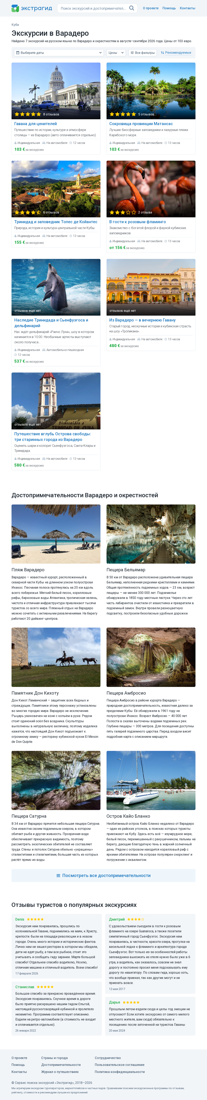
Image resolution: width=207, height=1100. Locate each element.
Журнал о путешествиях (60, 1072)
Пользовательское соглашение (119, 1065)
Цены (113, 53)
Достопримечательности (61, 1065)
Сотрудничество (108, 1058)
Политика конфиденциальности (120, 1072)
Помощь (169, 8)
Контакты (187, 8)
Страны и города (54, 1058)
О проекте (150, 8)
